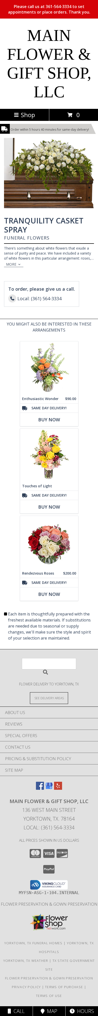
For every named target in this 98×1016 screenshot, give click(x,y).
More (11, 264)
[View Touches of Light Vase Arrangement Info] (49, 455)
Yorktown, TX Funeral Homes (33, 943)
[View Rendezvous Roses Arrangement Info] (49, 542)
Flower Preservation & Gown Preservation (49, 904)
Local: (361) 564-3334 (49, 827)
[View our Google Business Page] (49, 788)
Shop (28, 115)
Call (18, 1011)
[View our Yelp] (58, 788)
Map (50, 1011)
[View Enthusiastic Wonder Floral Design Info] (49, 367)
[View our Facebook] (40, 788)
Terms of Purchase (64, 987)
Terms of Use (49, 995)
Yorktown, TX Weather (25, 960)
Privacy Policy (26, 987)
